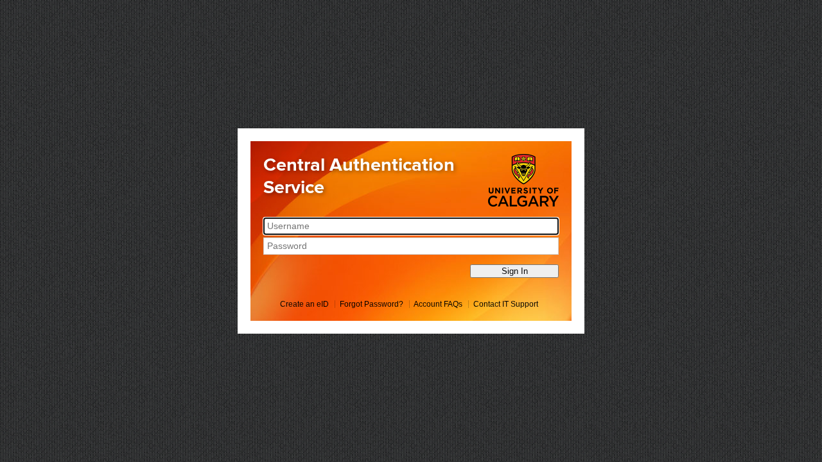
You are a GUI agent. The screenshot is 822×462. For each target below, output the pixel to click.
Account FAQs (438, 304)
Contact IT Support (505, 304)
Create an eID (304, 304)
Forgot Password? (371, 304)
